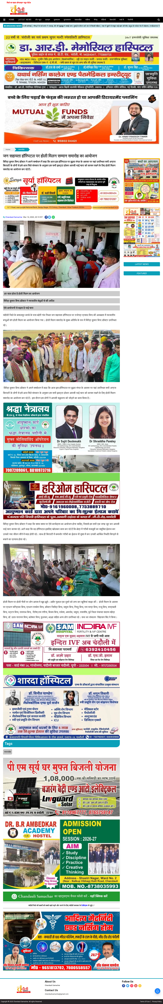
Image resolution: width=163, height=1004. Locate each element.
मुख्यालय (57, 20)
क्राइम (47, 20)
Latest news (24, 20)
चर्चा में (121, 20)
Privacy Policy (157, 1001)
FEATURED (142, 570)
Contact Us (51, 990)
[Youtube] (135, 985)
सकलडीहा (78, 20)
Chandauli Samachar (13, 217)
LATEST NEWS (142, 264)
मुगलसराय (67, 20)
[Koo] (139, 985)
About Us (50, 981)
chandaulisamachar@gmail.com (57, 994)
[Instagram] (131, 985)
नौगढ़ (96, 20)
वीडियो (103, 20)
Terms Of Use (145, 1001)
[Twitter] (127, 985)
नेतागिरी (130, 20)
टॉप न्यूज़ (38, 20)
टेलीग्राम (84, 905)
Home (8, 149)
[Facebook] (123, 985)
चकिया (87, 20)
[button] (4, 19)
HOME (11, 20)
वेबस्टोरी (113, 20)
